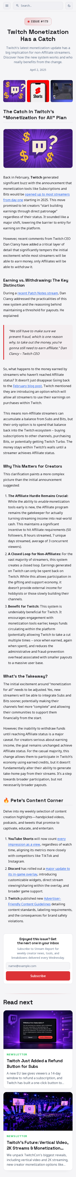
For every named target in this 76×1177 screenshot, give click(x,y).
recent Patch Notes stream (37, 293)
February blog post (27, 386)
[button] (38, 5)
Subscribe (38, 976)
